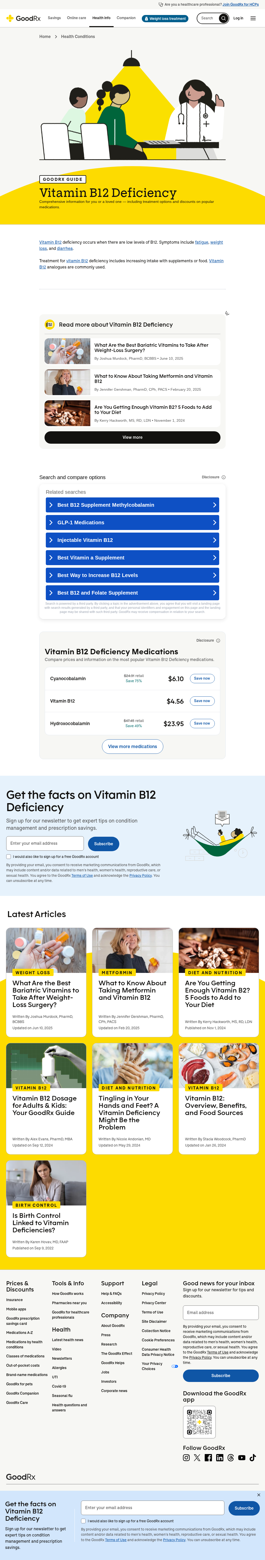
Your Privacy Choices (152, 1366)
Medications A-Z (19, 1332)
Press (106, 1335)
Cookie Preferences (158, 1340)
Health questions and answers (70, 1407)
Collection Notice (156, 1330)
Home (45, 36)
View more (133, 437)
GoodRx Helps (112, 1363)
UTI (55, 1377)
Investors (108, 1381)
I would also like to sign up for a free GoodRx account (56, 856)
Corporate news (114, 1390)
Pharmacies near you (69, 1303)
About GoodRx (113, 1325)
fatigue (201, 242)
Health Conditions (78, 36)
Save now (202, 678)
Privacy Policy (140, 875)
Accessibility (111, 1303)
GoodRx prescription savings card (23, 1321)
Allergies (59, 1367)
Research (109, 1344)
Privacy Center (154, 1303)
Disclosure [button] (210, 477)
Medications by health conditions (24, 1344)
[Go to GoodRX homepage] (23, 18)
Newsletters (62, 1358)
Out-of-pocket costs (23, 1365)
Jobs (105, 1372)
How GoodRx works (68, 1293)
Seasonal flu (62, 1395)
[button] (163, 18)
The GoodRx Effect (116, 1353)
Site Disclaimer (154, 1321)
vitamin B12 (77, 261)
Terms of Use (82, 875)
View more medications (132, 746)
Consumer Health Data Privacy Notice (158, 1352)
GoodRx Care (17, 1402)
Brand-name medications (27, 1374)
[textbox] (45, 843)
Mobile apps (16, 1309)
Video (56, 1349)
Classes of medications (25, 1356)
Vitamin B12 (50, 242)
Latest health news (67, 1340)
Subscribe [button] (103, 844)
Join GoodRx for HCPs (241, 4)
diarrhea (65, 248)
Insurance (14, 1299)
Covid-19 (59, 1386)
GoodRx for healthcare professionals (71, 1315)
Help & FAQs (111, 1293)
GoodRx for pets (19, 1384)
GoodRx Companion (22, 1393)
